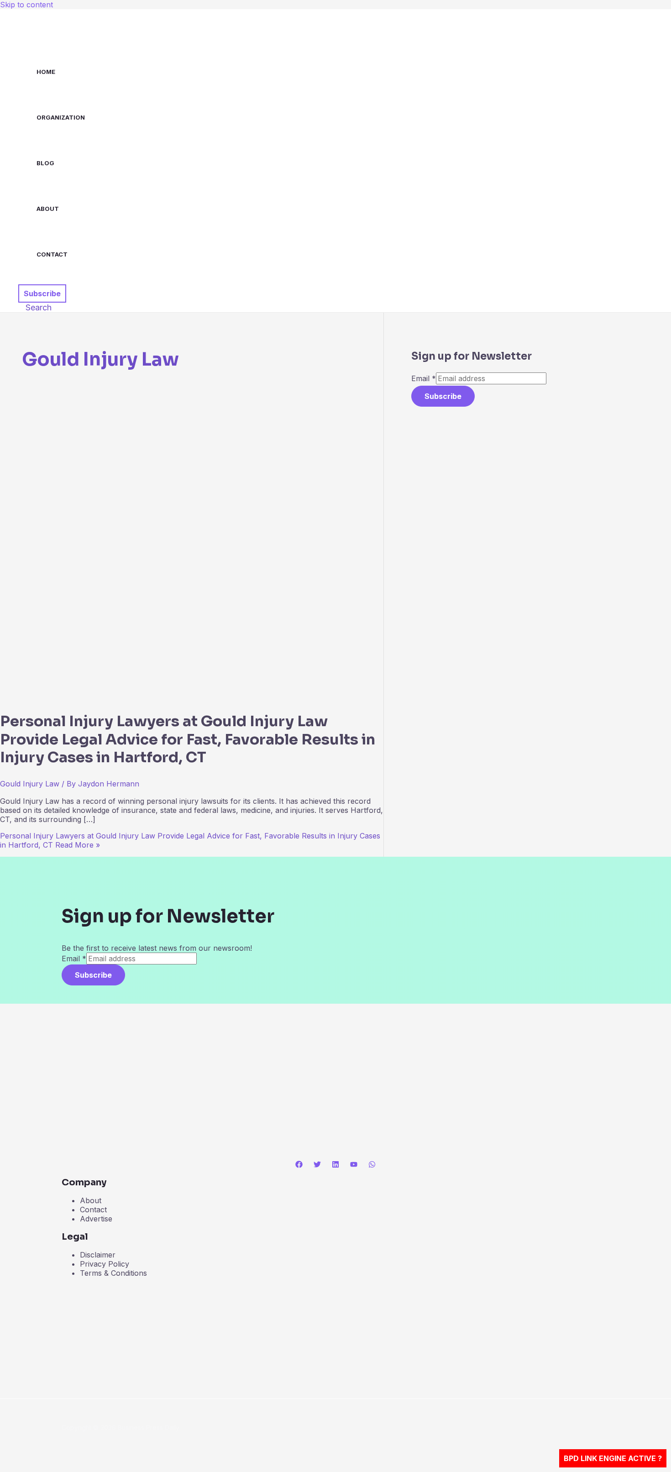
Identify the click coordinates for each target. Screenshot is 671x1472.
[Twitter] (317, 1165)
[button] (42, 293)
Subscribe (443, 396)
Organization (61, 117)
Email (423, 378)
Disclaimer (97, 1254)
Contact (52, 254)
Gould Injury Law (29, 783)
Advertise (96, 1218)
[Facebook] (299, 1165)
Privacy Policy (104, 1263)
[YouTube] (353, 1165)
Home (46, 71)
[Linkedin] (335, 1165)
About (48, 208)
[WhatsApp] (372, 1165)
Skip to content (26, 4)
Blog (45, 163)
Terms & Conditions (113, 1273)
